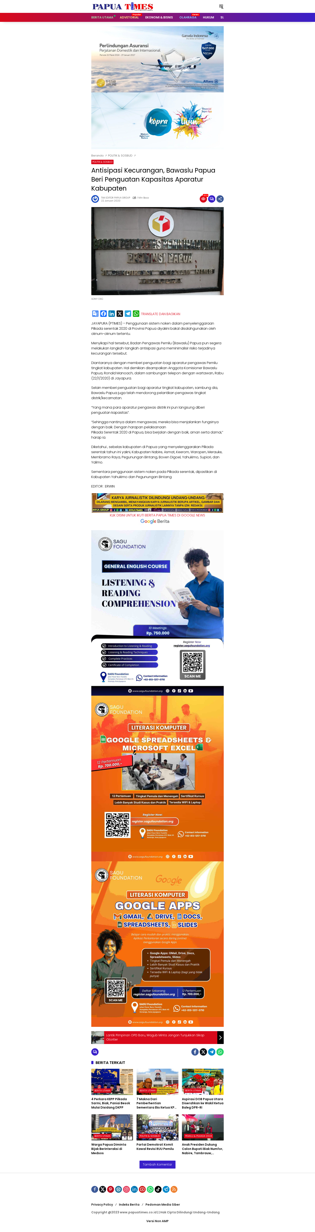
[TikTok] (158, 1189)
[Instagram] (126, 1189)
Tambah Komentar (157, 1164)
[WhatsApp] (136, 313)
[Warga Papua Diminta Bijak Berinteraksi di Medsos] (112, 1127)
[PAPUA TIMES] (123, 6)
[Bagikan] (220, 199)
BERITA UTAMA (102, 1090)
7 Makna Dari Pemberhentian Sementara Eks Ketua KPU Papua (156, 1103)
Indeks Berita (129, 1204)
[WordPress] (118, 1189)
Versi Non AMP (157, 1221)
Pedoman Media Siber (163, 1204)
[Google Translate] (95, 313)
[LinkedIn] (112, 313)
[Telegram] (128, 313)
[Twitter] (203, 1052)
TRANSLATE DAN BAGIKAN (160, 314)
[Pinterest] (110, 1189)
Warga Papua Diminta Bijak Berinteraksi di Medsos (108, 1149)
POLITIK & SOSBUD (102, 162)
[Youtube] (142, 1189)
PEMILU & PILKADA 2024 (198, 1136)
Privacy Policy (102, 1204)
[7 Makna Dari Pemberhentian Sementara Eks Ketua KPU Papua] (157, 1082)
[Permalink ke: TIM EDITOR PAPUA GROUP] (96, 199)
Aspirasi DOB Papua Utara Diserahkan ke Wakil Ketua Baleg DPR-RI (203, 1103)
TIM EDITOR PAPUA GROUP (115, 198)
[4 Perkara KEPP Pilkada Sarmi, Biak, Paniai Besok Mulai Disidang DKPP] (112, 1082)
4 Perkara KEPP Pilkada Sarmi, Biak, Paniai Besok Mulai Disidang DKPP (110, 1103)
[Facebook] (103, 313)
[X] (120, 313)
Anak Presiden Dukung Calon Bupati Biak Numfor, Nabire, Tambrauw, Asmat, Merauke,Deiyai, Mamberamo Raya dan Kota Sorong (202, 1149)
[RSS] (174, 1189)
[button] (221, 6)
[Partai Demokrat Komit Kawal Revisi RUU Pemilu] (157, 1127)
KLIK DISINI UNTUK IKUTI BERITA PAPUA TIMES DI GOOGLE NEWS (157, 515)
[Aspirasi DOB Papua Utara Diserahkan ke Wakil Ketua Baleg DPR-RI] (203, 1082)
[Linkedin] (134, 1189)
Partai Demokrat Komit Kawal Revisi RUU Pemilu (155, 1147)
